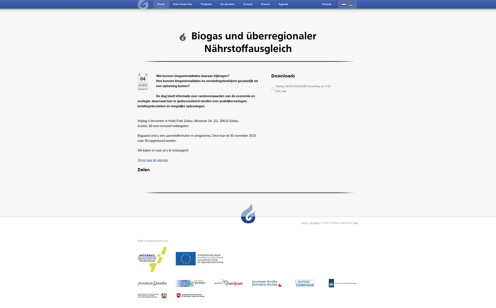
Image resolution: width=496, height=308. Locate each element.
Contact (247, 4)
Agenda (283, 4)
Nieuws (265, 4)
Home (160, 4)
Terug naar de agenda (153, 160)
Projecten (206, 4)
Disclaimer (315, 223)
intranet (326, 4)
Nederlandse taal (343, 4)
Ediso (355, 223)
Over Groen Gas (182, 4)
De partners (227, 4)
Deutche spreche (351, 4)
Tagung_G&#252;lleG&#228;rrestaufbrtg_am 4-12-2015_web (303, 89)
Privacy (304, 223)
